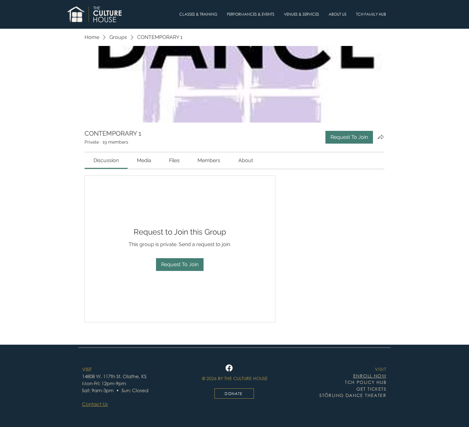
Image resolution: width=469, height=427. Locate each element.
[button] (198, 14)
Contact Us (95, 404)
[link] (106, 160)
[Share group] (380, 137)
